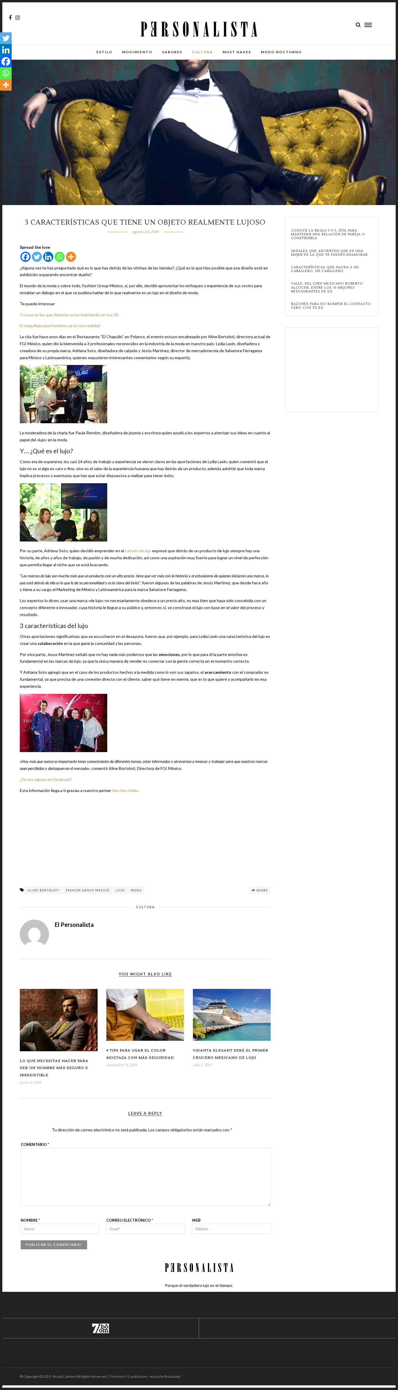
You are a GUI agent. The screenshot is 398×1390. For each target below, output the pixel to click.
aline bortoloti (44, 890)
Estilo (104, 52)
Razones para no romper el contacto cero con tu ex (331, 306)
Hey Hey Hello (125, 790)
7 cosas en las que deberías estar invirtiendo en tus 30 (69, 314)
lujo (120, 890)
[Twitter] (37, 257)
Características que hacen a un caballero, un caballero (325, 269)
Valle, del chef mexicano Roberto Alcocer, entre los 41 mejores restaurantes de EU (327, 287)
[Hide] (2, 96)
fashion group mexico (88, 890)
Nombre (30, 1220)
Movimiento (137, 52)
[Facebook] (25, 257)
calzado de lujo (138, 550)
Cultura (202, 52)
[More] (71, 257)
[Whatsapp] (59, 257)
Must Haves (237, 52)
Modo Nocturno (281, 52)
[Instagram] (17, 17)
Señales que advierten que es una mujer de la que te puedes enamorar (329, 253)
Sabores (172, 52)
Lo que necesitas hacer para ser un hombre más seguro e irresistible (54, 1068)
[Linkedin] (48, 257)
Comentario (35, 1144)
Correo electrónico (129, 1220)
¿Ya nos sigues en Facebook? (46, 779)
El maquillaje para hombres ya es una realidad (60, 325)
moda (136, 890)
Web (196, 1220)
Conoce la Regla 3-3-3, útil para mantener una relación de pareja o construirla (328, 234)
